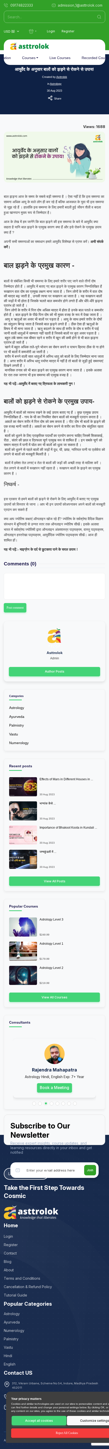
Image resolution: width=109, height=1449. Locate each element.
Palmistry (16, 725)
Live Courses (59, 58)
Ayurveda (16, 717)
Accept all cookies (39, 1421)
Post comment (15, 607)
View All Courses (54, 997)
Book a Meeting (54, 1087)
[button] (34, 1103)
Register (68, 31)
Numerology (19, 743)
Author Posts (54, 671)
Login (51, 31)
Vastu (13, 734)
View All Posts (54, 881)
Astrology (56, 83)
